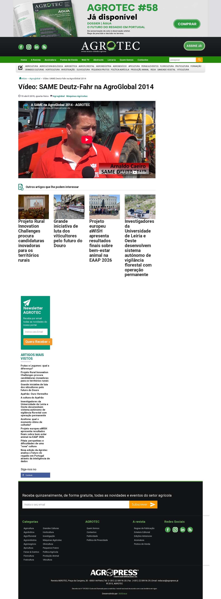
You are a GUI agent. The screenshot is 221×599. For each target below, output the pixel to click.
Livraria (112, 59)
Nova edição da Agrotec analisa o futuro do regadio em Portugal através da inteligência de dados (35, 456)
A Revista (36, 59)
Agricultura (31, 66)
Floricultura (167, 66)
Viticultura (183, 70)
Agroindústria (103, 66)
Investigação (68, 70)
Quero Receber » (37, 342)
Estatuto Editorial (142, 532)
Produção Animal (140, 70)
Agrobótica (71, 66)
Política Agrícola (120, 70)
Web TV (85, 59)
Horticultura (53, 70)
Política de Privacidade (97, 540)
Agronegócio (120, 66)
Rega (153, 70)
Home (24, 59)
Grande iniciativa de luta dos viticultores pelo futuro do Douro (68, 233)
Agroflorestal (86, 66)
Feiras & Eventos (149, 66)
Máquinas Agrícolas (77, 96)
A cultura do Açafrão (32, 397)
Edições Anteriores (143, 536)
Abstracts (98, 59)
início (24, 78)
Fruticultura (182, 66)
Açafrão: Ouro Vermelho (34, 394)
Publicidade (92, 536)
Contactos (143, 59)
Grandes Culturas (34, 70)
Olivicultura (83, 70)
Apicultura (134, 66)
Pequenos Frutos (100, 70)
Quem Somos (126, 59)
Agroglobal (34, 78)
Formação (196, 66)
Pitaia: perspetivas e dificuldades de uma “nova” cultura (32, 443)
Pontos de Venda (69, 59)
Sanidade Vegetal (166, 70)
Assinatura (50, 59)
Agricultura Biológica (51, 66)
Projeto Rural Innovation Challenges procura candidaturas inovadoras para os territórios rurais (31, 241)
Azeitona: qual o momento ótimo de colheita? (31, 422)
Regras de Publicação (144, 528)
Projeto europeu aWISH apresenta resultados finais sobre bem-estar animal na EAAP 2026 (101, 241)
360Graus (122, 594)
